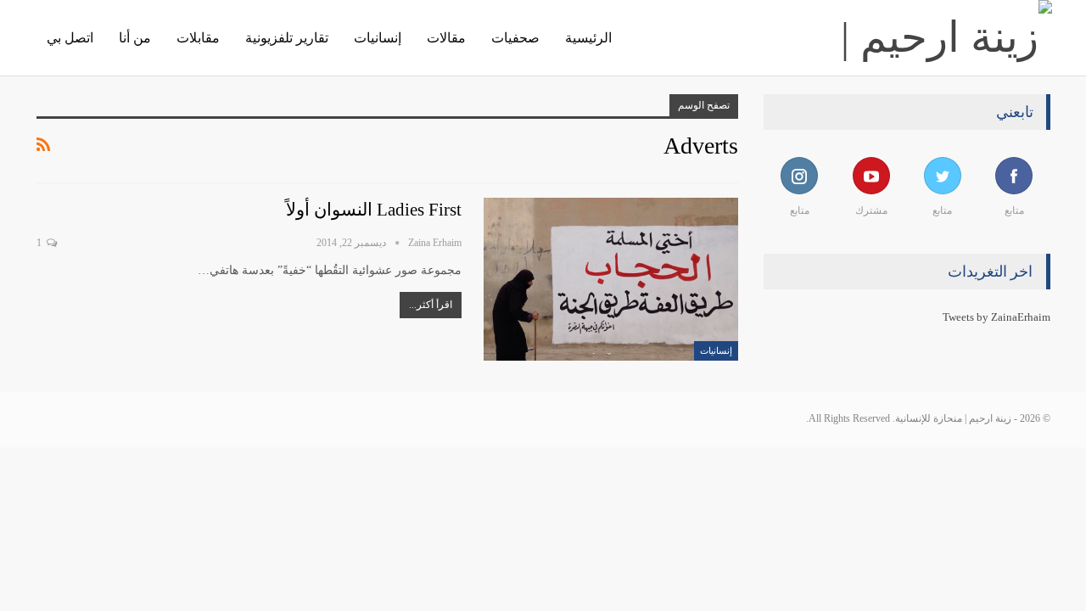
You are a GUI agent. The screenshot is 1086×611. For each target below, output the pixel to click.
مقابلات (198, 38)
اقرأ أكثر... (430, 305)
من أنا (135, 38)
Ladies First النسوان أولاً (374, 209)
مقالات (446, 38)
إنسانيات (377, 38)
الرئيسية (588, 38)
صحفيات (515, 38)
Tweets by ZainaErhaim (996, 317)
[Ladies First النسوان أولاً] (611, 279)
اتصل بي (70, 38)
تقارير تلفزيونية (286, 38)
